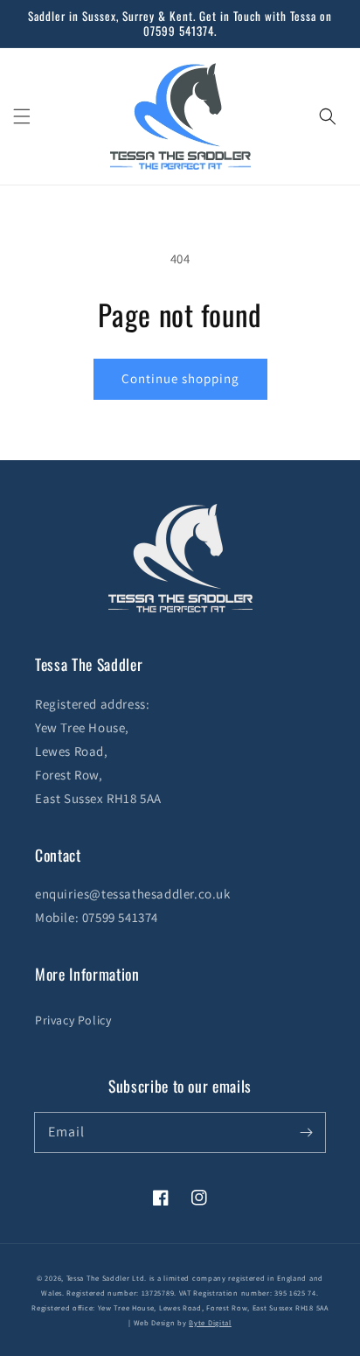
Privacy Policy (73, 1020)
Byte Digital (210, 1322)
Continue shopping (180, 378)
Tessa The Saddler (99, 1278)
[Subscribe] (306, 1132)
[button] (22, 116)
